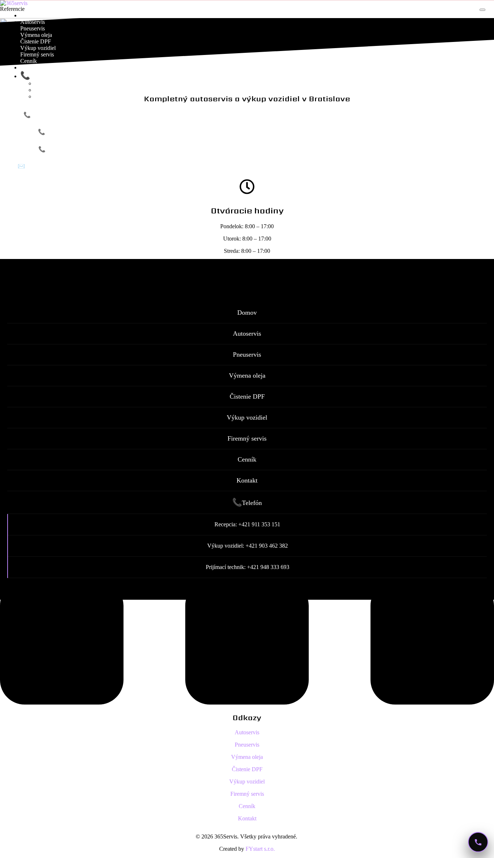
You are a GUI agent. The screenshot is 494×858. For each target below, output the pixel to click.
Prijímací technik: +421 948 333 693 (85, 96)
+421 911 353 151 (55, 115)
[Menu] (482, 10)
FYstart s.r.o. (260, 849)
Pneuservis (32, 28)
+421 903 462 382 (69, 149)
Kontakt (29, 67)
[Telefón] (478, 842)
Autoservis (32, 22)
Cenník (28, 61)
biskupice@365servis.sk (55, 166)
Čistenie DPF (35, 41)
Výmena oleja (36, 35)
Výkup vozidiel (38, 48)
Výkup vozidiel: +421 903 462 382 (83, 90)
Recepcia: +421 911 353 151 (76, 83)
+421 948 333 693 (69, 132)
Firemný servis (37, 54)
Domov (29, 15)
